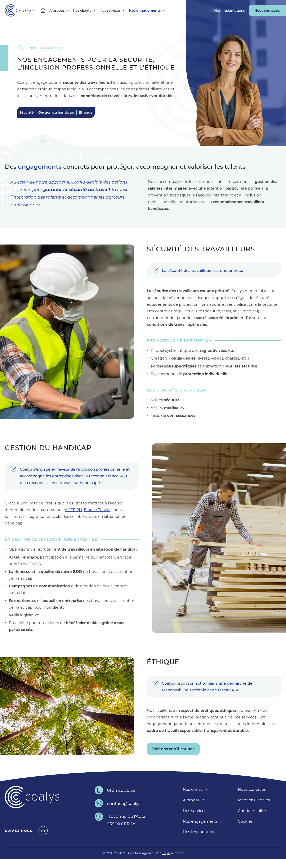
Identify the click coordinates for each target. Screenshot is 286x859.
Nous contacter (267, 10)
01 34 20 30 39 (121, 790)
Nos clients (82, 10)
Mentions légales (254, 799)
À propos (57, 10)
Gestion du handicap (56, 112)
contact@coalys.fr (126, 803)
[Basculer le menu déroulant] (68, 10)
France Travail (97, 509)
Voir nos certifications (173, 748)
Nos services (110, 10)
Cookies (245, 821)
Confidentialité (252, 810)
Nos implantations (229, 10)
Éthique (86, 112)
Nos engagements (145, 10)
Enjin (166, 853)
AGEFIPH (73, 509)
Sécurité (26, 112)
